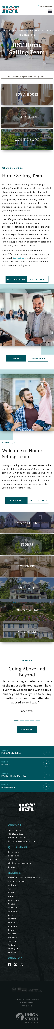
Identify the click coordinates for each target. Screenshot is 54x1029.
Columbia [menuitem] (12, 911)
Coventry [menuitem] (12, 915)
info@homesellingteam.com (21, 841)
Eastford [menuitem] (12, 918)
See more (27, 729)
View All (16, 358)
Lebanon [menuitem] (12, 933)
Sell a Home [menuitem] (13, 855)
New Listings (8, 787)
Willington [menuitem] (13, 948)
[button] (2, 76)
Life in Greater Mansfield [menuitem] (20, 863)
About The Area (38, 500)
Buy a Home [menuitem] (13, 852)
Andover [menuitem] (12, 885)
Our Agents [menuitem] (13, 859)
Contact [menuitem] (11, 867)
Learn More (16, 500)
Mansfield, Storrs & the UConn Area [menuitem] (25, 877)
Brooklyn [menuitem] (12, 896)
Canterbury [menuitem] (13, 900)
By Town (5, 764)
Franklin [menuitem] (12, 922)
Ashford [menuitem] (12, 889)
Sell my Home (38, 279)
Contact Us (38, 358)
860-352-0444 (46, 6)
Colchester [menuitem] (13, 907)
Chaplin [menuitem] (11, 904)
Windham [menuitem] (12, 952)
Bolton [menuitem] (11, 892)
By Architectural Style (13, 775)
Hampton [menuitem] (12, 926)
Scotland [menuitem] (12, 941)
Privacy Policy (27, 1006)
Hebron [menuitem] (11, 930)
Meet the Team (16, 279)
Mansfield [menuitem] (12, 937)
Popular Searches (11, 753)
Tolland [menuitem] (11, 945)
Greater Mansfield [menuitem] (16, 881)
